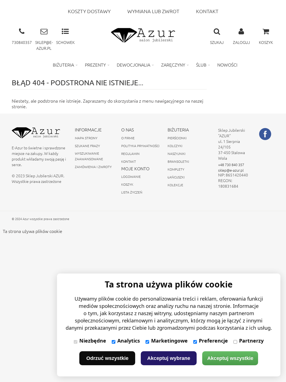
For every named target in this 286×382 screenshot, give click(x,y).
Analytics (128, 340)
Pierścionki (177, 138)
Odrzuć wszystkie (107, 358)
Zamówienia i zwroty (93, 166)
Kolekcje (175, 185)
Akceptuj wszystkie (230, 358)
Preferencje (213, 340)
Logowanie (131, 176)
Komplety (176, 169)
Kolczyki (175, 145)
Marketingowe (169, 340)
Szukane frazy (87, 145)
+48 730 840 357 (231, 164)
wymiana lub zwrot (153, 11)
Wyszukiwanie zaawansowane (89, 156)
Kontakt (128, 161)
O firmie (128, 138)
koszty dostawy (89, 11)
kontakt (207, 11)
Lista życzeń (131, 192)
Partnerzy (251, 340)
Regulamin (130, 153)
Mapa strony (86, 138)
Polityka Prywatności (140, 145)
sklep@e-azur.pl (231, 170)
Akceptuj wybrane (168, 358)
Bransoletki (178, 161)
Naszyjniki (176, 153)
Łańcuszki (176, 177)
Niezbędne (92, 340)
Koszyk (127, 184)
